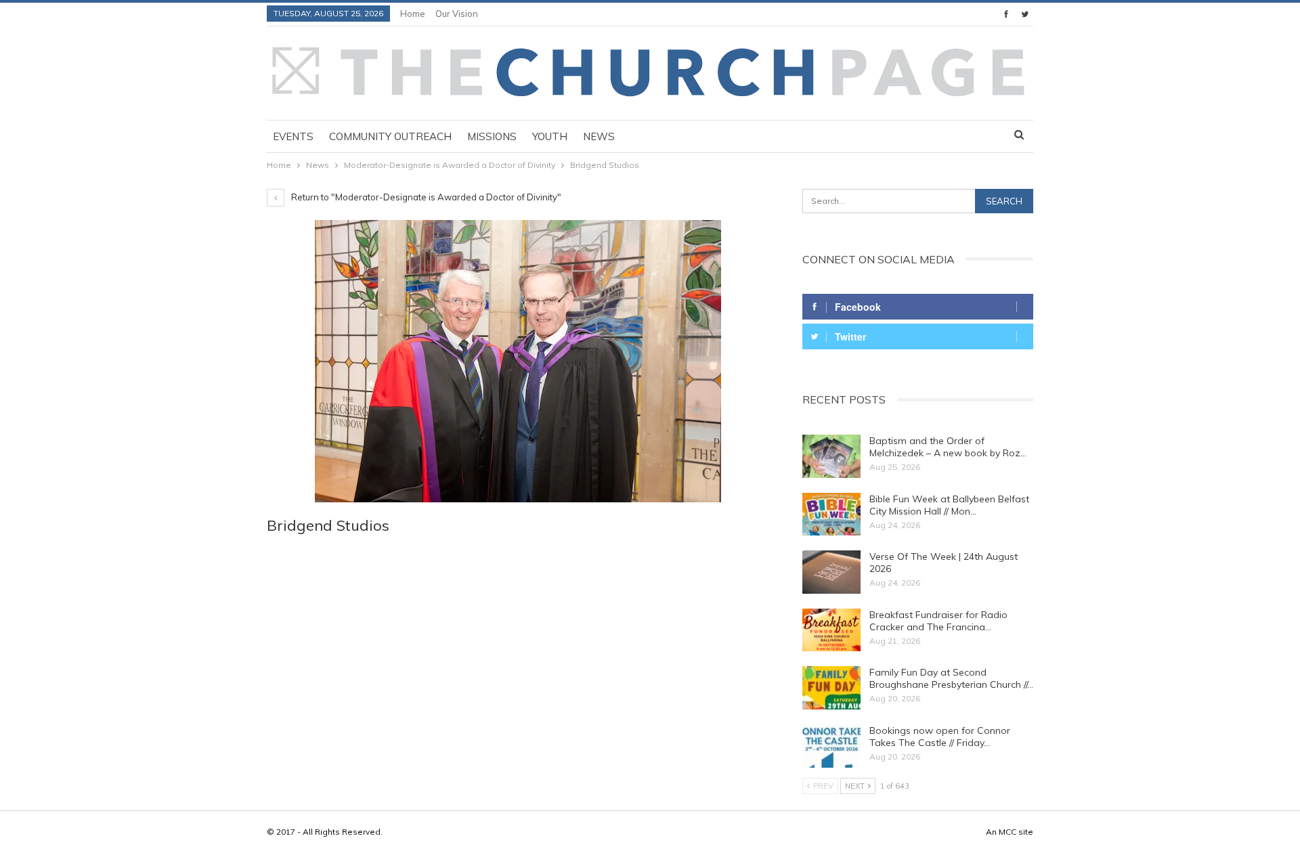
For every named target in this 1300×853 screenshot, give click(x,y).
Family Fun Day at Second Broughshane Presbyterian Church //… (951, 678)
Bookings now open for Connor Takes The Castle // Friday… (939, 736)
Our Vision (456, 13)
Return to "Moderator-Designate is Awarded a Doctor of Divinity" (425, 197)
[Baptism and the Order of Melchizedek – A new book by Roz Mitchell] (831, 456)
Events (293, 136)
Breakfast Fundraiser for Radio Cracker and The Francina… (938, 621)
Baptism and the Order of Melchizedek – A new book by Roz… (947, 447)
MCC (1007, 832)
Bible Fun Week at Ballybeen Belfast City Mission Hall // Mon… (949, 505)
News (599, 136)
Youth (549, 136)
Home (412, 13)
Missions (492, 136)
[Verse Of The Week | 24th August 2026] (831, 572)
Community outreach (390, 136)
